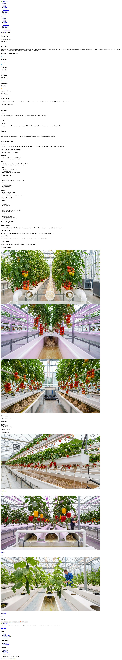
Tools (4, 8)
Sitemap (13, 658)
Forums (5, 643)
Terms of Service (7, 654)
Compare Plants (14, 621)
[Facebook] (1, 628)
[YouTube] (5, 628)
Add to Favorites (5, 621)
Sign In (5, 30)
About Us (5, 650)
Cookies (9, 658)
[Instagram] (4, 628)
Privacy (2, 658)
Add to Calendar (24, 621)
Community (6, 10)
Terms (5, 658)
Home (4, 3)
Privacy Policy (6, 652)
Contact (5, 651)
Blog (4, 5)
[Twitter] (2, 628)
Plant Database (6, 635)
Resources (5, 11)
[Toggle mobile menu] (1, 16)
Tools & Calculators (7, 636)
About (4, 13)
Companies (5, 12)
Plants (4, 6)
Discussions (6, 644)
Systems (5, 7)
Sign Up (8, 30)
